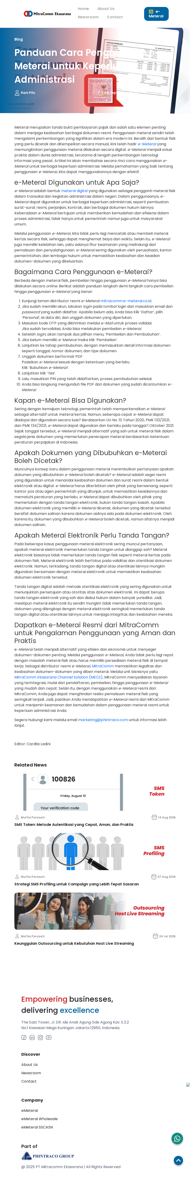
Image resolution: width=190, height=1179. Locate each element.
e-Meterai (156, 14)
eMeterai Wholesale (39, 1119)
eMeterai (29, 1110)
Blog (18, 39)
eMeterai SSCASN (37, 1127)
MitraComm (103, 666)
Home (83, 8)
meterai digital (74, 190)
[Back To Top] (178, 1160)
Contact (115, 17)
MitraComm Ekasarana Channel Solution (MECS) (58, 677)
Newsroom (88, 17)
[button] (177, 1138)
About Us (105, 8)
